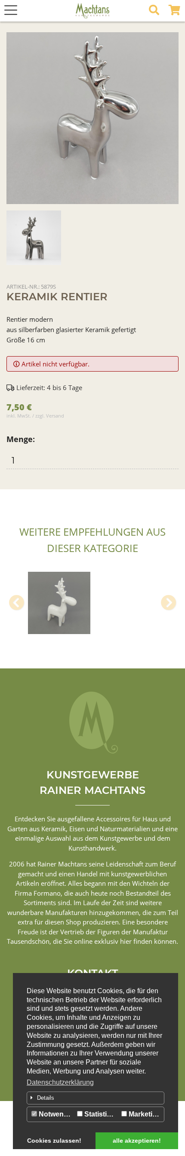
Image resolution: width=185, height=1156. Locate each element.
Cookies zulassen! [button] (54, 1140)
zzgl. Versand (49, 415)
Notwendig (55, 1114)
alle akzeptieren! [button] (137, 1140)
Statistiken (101, 1114)
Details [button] (45, 1098)
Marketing (144, 1114)
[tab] (95, 1098)
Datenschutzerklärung (60, 1082)
